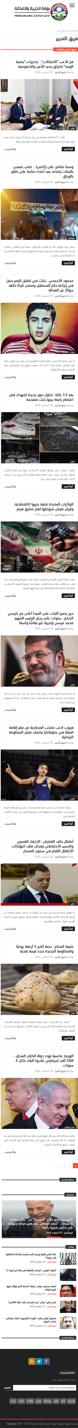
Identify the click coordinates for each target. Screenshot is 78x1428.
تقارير (73, 128)
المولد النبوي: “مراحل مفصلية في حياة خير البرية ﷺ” (30, 1270)
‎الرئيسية (75, 30)
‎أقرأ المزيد (68, 149)
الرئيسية (71, 1400)
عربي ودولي (70, 1127)
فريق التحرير (60, 72)
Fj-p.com (11, 1423)
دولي (38, 1400)
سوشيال (71, 238)
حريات (72, 352)
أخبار (73, 1013)
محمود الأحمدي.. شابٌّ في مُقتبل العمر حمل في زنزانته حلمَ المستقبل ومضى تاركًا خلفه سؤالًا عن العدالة (39, 285)
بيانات (21, 1400)
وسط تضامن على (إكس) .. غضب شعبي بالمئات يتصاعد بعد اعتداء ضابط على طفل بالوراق (42, 171)
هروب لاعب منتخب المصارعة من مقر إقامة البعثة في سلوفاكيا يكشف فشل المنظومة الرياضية (41, 732)
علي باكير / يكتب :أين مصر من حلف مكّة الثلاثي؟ (32, 1302)
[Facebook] (46, 1361)
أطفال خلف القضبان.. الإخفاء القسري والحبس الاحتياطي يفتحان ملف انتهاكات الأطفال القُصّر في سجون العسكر (42, 846)
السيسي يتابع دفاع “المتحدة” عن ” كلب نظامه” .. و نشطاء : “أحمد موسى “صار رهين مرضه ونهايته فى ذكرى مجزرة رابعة (39, 1223)
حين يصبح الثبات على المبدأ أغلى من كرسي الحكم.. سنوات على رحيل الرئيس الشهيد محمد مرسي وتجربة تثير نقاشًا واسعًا (40, 618)
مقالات (30, 1400)
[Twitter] (39, 1361)
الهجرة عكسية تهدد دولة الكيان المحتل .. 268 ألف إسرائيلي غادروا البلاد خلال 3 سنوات (43, 1060)
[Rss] (31, 1361)
